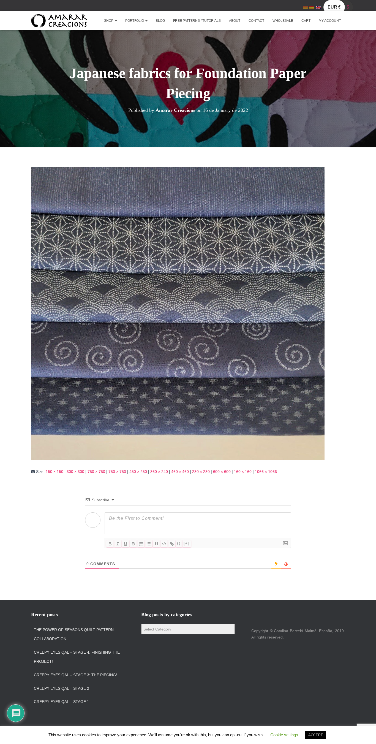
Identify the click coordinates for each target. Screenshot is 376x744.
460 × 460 (180, 471)
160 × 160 (243, 471)
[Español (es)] (311, 7)
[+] (187, 543)
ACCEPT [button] (315, 735)
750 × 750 (96, 471)
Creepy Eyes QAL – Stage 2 (61, 688)
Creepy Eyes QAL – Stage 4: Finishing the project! (77, 657)
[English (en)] (318, 7)
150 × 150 (54, 471)
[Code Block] (164, 543)
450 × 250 (138, 471)
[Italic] (118, 543)
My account (330, 21)
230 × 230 (201, 471)
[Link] (172, 543)
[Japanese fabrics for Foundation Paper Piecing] (178, 313)
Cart (305, 21)
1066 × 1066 (266, 471)
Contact (256, 21)
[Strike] (133, 543)
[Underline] (125, 543)
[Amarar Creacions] (59, 21)
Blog (160, 21)
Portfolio (135, 21)
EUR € (334, 7)
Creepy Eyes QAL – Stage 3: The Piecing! (75, 675)
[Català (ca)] (305, 7)
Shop (109, 21)
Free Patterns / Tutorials (197, 21)
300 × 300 (75, 471)
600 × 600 (222, 471)
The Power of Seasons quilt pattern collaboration (74, 634)
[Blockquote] (156, 543)
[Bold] (110, 543)
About (234, 21)
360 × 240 (159, 471)
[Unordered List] (148, 543)
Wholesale (283, 21)
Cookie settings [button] (284, 734)
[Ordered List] (141, 543)
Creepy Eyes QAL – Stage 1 (61, 701)
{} (179, 543)
